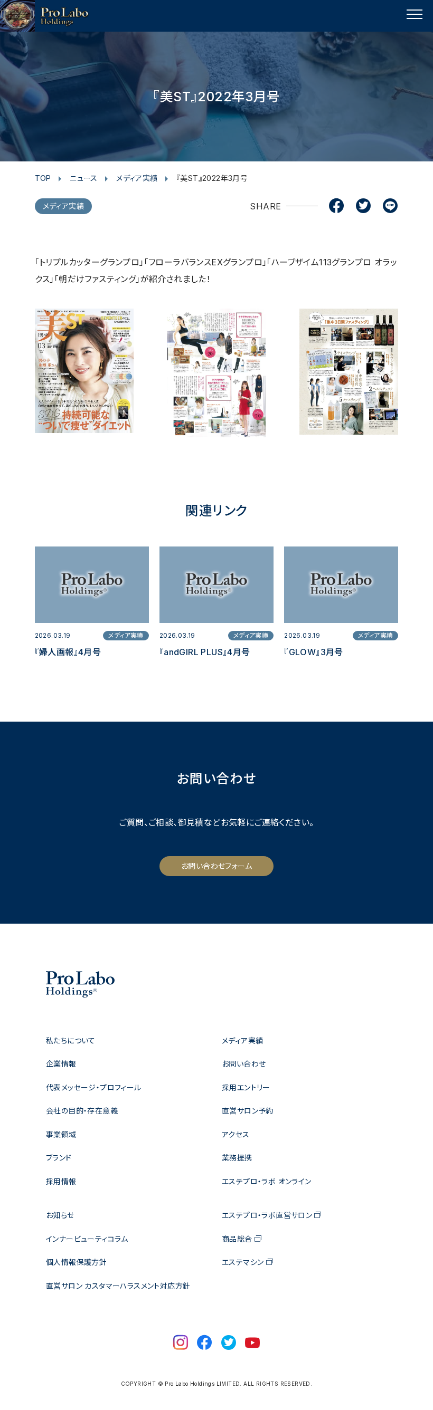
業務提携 (237, 1157)
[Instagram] (181, 1343)
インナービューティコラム (87, 1238)
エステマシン (242, 1262)
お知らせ (60, 1215)
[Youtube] (252, 1343)
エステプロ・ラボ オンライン (267, 1181)
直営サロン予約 (248, 1110)
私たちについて (71, 1040)
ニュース (84, 178)
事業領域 (61, 1134)
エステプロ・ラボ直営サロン (267, 1215)
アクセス (236, 1134)
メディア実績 (136, 178)
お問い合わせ (244, 1063)
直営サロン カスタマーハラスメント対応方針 (118, 1285)
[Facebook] (336, 206)
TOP (43, 178)
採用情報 (61, 1181)
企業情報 (61, 1063)
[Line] (390, 206)
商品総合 (237, 1238)
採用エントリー (246, 1087)
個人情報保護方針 (76, 1262)
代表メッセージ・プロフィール (94, 1087)
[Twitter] (363, 206)
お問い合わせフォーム (216, 865)
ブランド (59, 1157)
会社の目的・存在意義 (82, 1110)
